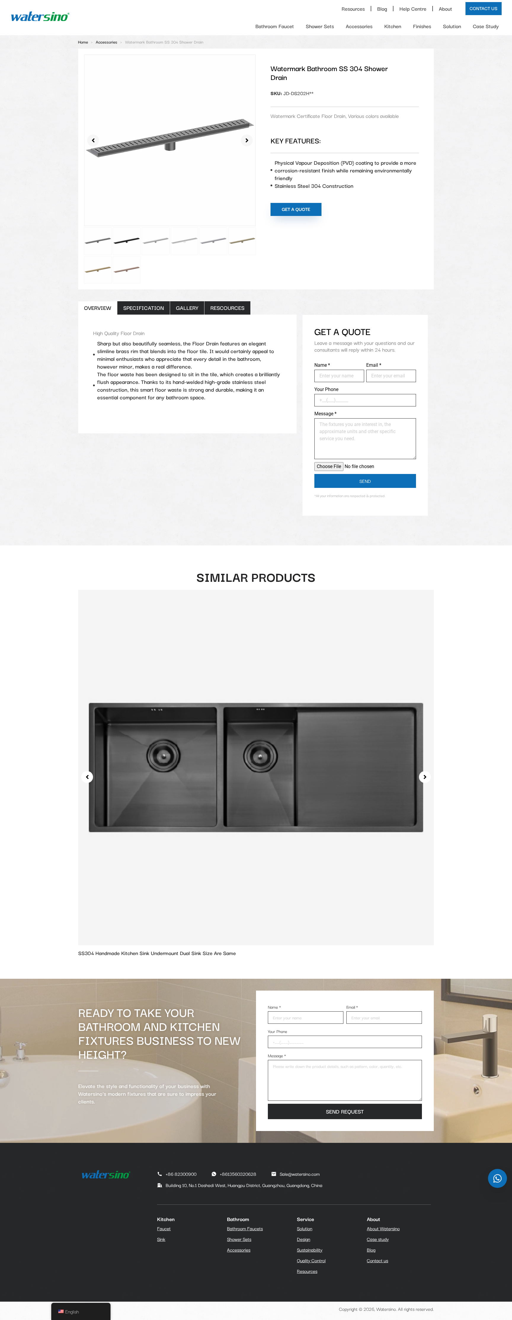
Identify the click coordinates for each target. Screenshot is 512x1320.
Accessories (359, 26)
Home (83, 42)
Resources (353, 8)
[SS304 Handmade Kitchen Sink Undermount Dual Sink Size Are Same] (256, 766)
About (445, 8)
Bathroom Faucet (274, 26)
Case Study (486, 26)
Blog (382, 8)
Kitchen (392, 26)
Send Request (345, 1111)
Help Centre (412, 8)
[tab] (97, 308)
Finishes (422, 26)
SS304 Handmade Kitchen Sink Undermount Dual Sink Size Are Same (157, 953)
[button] (93, 140)
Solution (452, 26)
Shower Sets (320, 26)
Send (365, 480)
